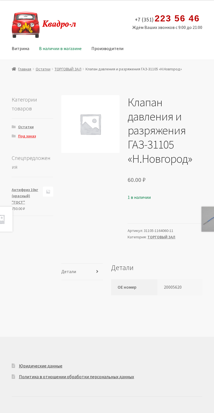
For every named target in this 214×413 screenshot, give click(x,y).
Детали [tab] (68, 271)
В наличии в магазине (60, 48)
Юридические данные (40, 366)
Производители (107, 48)
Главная (24, 68)
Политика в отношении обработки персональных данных (76, 376)
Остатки (43, 68)
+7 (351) (167, 18)
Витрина (20, 48)
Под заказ (27, 136)
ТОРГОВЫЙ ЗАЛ (68, 68)
